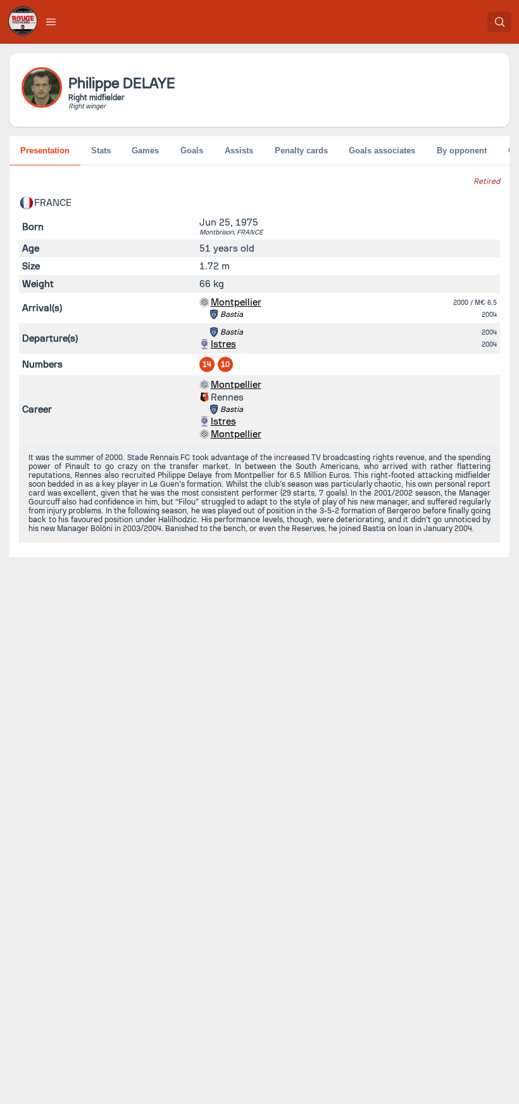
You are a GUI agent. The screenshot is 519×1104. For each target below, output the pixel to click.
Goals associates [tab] (382, 150)
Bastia (231, 314)
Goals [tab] (191, 150)
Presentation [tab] (45, 150)
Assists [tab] (239, 150)
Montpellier (236, 302)
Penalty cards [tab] (301, 150)
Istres (223, 344)
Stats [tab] (101, 150)
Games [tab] (145, 150)
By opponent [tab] (462, 150)
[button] (51, 21)
